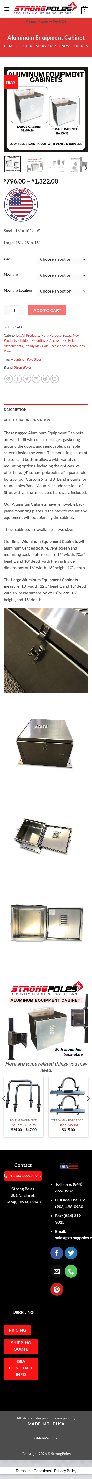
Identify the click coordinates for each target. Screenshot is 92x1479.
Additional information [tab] (27, 420)
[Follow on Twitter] (71, 1253)
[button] (7, 9)
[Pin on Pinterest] (45, 379)
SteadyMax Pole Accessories (46, 346)
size (7, 258)
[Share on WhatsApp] (8, 379)
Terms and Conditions (33, 1471)
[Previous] (12, 109)
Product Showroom (37, 46)
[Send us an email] (56, 1271)
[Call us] (71, 1271)
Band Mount (68, 1125)
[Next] (80, 109)
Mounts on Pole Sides (26, 359)
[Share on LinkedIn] (54, 379)
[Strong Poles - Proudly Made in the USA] (45, 8)
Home (9, 46)
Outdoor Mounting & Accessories (42, 340)
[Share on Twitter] (27, 379)
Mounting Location (18, 290)
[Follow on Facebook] (56, 1253)
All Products (30, 335)
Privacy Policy (65, 1471)
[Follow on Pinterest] (56, 1289)
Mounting (11, 274)
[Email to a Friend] (36, 379)
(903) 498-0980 (69, 1206)
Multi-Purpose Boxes (56, 335)
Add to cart (47, 310)
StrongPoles (23, 367)
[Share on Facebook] (18, 379)
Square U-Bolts (24, 1125)
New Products (75, 46)
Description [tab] (15, 410)
